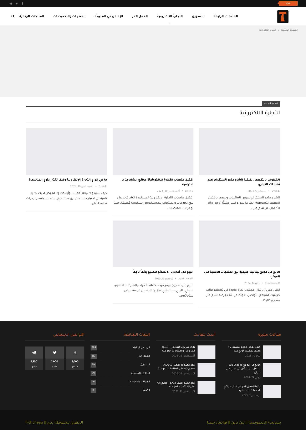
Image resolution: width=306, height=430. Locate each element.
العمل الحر (140, 16)
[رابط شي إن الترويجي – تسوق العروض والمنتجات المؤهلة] (206, 352)
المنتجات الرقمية (31, 16)
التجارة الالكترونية (170, 16)
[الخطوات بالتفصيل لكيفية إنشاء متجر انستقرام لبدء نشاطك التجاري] (239, 151)
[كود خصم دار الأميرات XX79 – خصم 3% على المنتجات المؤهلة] (206, 370)
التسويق (198, 16)
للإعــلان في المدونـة (109, 16)
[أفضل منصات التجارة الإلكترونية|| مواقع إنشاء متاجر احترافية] (153, 151)
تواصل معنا (217, 423)
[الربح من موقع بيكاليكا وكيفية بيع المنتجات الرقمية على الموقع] (239, 244)
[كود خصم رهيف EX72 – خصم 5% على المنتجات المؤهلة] (206, 388)
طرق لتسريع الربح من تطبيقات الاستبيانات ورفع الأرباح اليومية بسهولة (229, 3)
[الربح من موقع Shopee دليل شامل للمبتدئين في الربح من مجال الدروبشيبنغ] (272, 370)
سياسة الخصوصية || (262, 423)
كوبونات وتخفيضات (139, 382)
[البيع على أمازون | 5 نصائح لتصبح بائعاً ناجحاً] (153, 244)
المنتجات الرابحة (226, 16)
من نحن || (235, 423)
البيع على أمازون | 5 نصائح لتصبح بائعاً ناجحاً (163, 272)
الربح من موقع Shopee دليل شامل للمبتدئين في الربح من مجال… (243, 369)
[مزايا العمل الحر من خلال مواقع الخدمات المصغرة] (272, 391)
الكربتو (146, 390)
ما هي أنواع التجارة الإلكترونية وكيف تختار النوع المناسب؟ (68, 180)
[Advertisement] (153, 64)
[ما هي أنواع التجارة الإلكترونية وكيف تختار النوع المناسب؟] (66, 151)
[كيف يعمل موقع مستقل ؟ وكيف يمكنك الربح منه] (272, 352)
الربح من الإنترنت (141, 347)
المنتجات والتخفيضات (69, 16)
